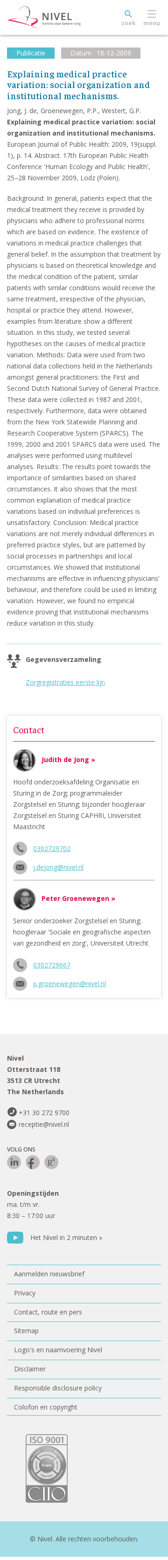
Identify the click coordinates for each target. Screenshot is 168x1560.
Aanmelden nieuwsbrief (49, 1273)
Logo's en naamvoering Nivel (58, 1349)
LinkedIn (14, 1162)
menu (151, 23)
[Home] (65, 17)
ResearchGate (51, 1162)
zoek (128, 23)
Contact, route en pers (48, 1312)
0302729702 (51, 848)
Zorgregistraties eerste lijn (65, 682)
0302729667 (51, 965)
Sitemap (26, 1330)
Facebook (33, 1162)
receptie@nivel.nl (44, 1124)
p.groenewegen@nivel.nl (69, 983)
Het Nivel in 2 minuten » (66, 1237)
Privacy (24, 1292)
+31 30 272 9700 (44, 1112)
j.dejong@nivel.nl (58, 867)
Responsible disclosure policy (58, 1387)
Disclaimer (30, 1368)
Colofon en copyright (45, 1407)
